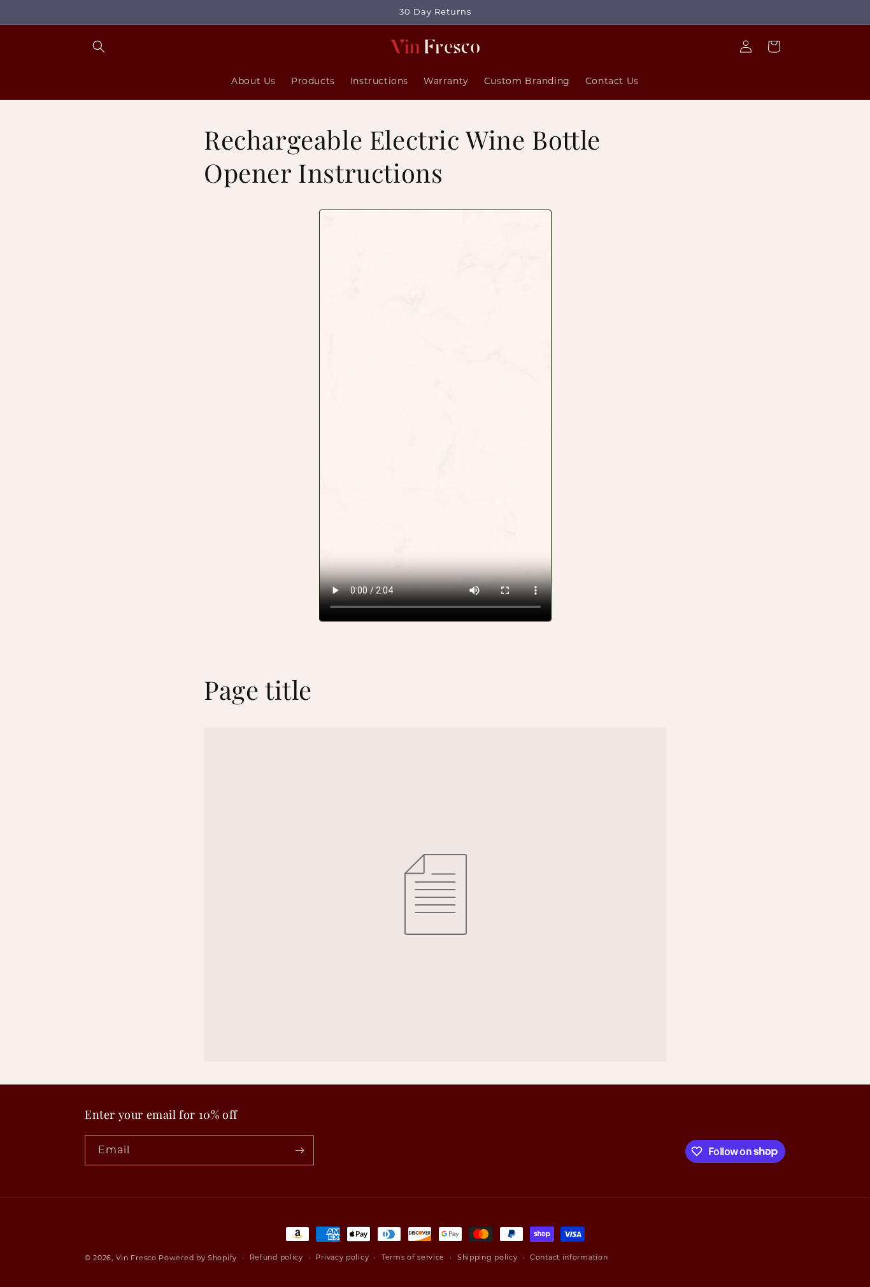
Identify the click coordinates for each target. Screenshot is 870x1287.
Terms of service (413, 1257)
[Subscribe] (299, 1150)
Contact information (569, 1257)
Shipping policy (487, 1257)
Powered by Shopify (198, 1257)
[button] (99, 46)
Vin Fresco (136, 1257)
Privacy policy (342, 1257)
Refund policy (276, 1257)
